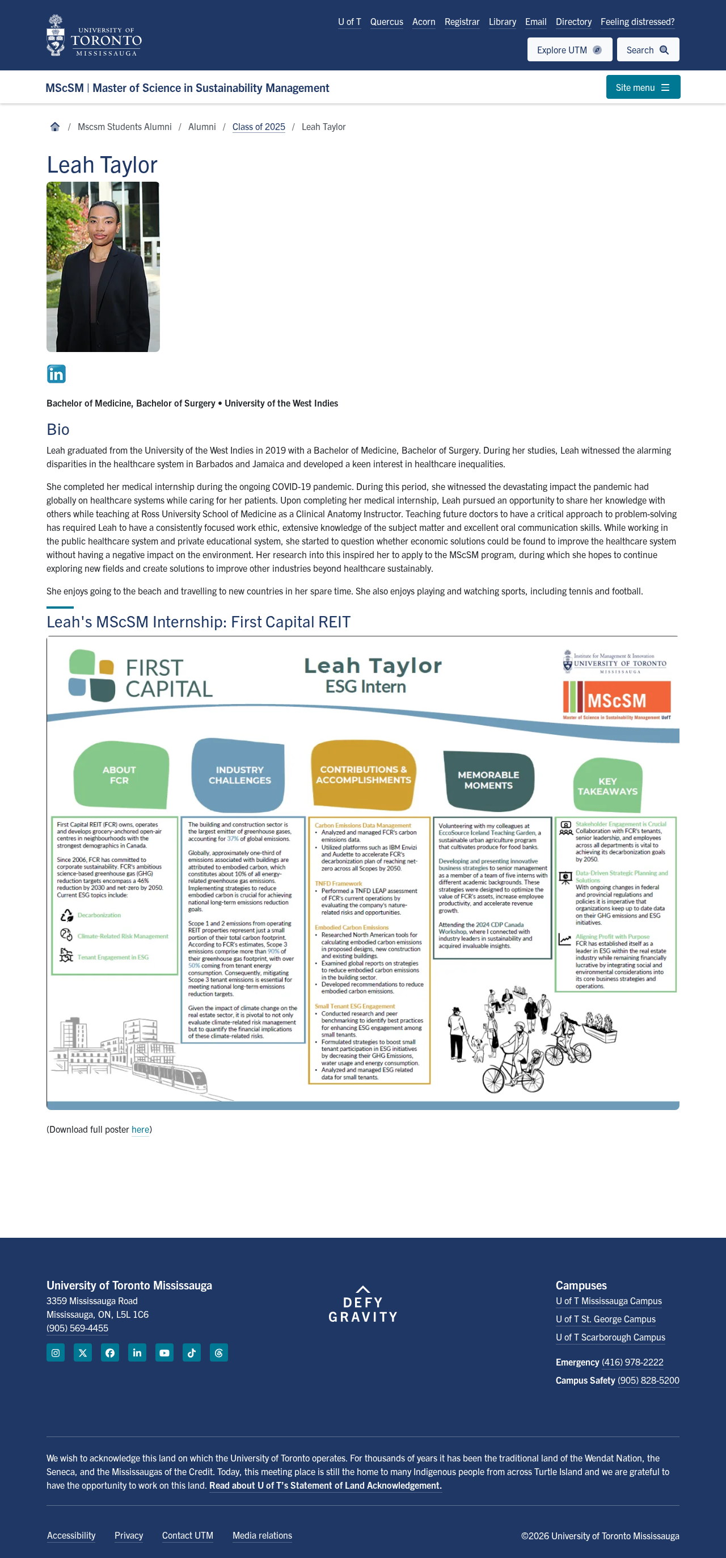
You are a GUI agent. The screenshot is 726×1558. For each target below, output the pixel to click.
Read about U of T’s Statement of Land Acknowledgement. (325, 1484)
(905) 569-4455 (77, 1327)
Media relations (262, 1534)
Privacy (129, 1534)
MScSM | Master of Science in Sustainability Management (187, 87)
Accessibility (71, 1534)
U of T (349, 21)
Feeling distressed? (638, 21)
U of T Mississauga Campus (609, 1300)
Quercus (386, 21)
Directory (574, 21)
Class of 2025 (259, 126)
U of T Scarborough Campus (610, 1336)
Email (536, 21)
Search (641, 49)
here (140, 1128)
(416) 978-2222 (633, 1361)
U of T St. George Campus (606, 1318)
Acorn (424, 21)
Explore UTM (563, 49)
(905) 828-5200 (648, 1379)
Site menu (636, 87)
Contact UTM (187, 1534)
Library (502, 21)
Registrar (462, 21)
